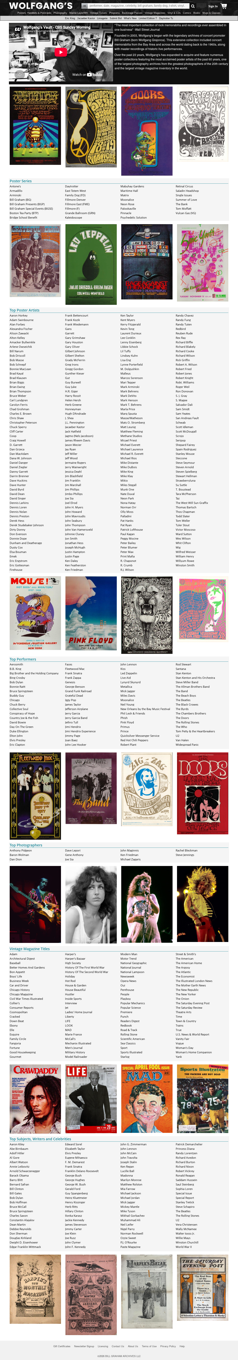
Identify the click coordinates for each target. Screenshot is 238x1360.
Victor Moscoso (185, 529)
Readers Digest (129, 1021)
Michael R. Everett (131, 454)
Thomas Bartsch (186, 507)
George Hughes (75, 1180)
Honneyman (73, 409)
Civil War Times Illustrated (26, 999)
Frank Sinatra (73, 673)
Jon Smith (71, 538)
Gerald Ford (72, 1189)
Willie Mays (183, 1238)
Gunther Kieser (74, 373)
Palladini (125, 516)
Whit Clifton (183, 543)
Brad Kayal (16, 373)
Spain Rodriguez (186, 449)
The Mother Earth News (191, 985)
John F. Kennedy (75, 1247)
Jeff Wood (71, 458)
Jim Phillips (72, 489)
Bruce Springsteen (21, 691)
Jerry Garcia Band (76, 718)
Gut (67, 378)
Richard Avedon (186, 1157)
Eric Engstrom (18, 561)
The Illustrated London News (194, 981)
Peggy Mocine (129, 538)
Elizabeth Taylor (75, 1149)
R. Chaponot (128, 561)
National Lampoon (132, 972)
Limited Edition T (148, 18)
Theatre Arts (183, 1012)
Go (192, 6)
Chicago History (20, 990)
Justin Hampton (75, 552)
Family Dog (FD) (75, 195)
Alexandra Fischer (21, 329)
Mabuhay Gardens (132, 186)
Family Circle (18, 1039)
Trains (179, 1025)
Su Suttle (181, 485)
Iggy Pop (70, 700)
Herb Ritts (71, 1207)
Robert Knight (184, 378)
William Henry (185, 556)
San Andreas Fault (187, 418)
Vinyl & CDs (174, 13)
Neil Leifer (127, 1224)
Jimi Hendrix (73, 727)
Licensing (103, 1346)
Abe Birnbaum (19, 1149)
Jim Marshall (73, 485)
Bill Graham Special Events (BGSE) (31, 208)
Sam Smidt (182, 409)
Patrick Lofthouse (131, 529)
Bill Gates (16, 1193)
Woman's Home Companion (194, 1052)
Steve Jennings (185, 855)
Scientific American (132, 1039)
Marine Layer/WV (78, 13)
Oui (122, 985)
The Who (181, 727)
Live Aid (125, 678)
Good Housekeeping (23, 1052)
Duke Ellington (19, 731)
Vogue (180, 1043)
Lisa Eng (125, 360)
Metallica (126, 686)
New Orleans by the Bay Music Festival (145, 709)
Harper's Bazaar (75, 958)
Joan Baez (71, 740)
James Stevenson (76, 1224)
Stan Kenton (183, 673)
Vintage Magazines (155, 13)
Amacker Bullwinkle (22, 342)
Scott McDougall (186, 431)
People (124, 994)
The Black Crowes (187, 704)
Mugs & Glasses (211, 13)
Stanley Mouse (185, 454)
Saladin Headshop (187, 191)
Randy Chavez (185, 315)
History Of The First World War (84, 967)
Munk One (127, 489)
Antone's (15, 186)
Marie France (73, 1034)
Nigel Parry (127, 1229)
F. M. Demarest (75, 1162)
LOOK (69, 1025)
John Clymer (73, 1242)
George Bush (73, 1175)
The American (184, 958)
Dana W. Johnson (21, 458)
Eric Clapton (17, 744)
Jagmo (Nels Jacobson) (79, 436)
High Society (73, 963)
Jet (66, 1007)
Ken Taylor (127, 315)
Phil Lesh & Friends (132, 713)
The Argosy (183, 967)
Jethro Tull (71, 722)
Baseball (15, 963)
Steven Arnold (185, 467)
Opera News (128, 981)
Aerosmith (16, 664)
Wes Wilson (183, 538)
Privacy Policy (168, 1346)
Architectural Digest (22, 958)
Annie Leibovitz (19, 1166)
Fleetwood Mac (75, 669)
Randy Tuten (184, 324)
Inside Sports (73, 999)
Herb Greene (73, 404)
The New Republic (187, 990)
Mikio (124, 480)
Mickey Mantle (129, 1207)
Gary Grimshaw (75, 338)
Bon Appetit (17, 972)
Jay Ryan (70, 449)
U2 (177, 736)
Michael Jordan (130, 1198)
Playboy (125, 999)
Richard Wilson (185, 355)
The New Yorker (186, 994)
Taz (178, 498)
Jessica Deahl (73, 471)
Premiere (126, 1012)
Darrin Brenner (19, 476)
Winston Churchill (187, 1242)
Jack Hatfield (73, 431)
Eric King (70, 18)
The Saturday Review (189, 1007)
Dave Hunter (18, 485)
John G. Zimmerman (133, 1144)
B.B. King (15, 669)
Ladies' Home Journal (78, 1012)
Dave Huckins (18, 480)
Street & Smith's (186, 954)
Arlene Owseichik (21, 347)
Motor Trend (128, 958)
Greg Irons (71, 364)
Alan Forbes (17, 324)
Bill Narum (16, 351)
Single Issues (184, 195)
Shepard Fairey (185, 445)
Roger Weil (182, 387)
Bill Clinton (17, 1189)
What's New (130, 18)
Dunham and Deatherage (26, 543)
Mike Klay (126, 476)
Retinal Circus (184, 186)
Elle (12, 1030)
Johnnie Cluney (74, 534)
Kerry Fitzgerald (130, 324)
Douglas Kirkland (20, 1238)
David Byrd (17, 489)
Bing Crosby (17, 678)
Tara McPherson (186, 494)
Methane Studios (131, 436)
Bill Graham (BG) (20, 199)
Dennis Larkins (19, 503)
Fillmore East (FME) (77, 204)
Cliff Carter (16, 431)
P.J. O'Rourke (128, 1242)
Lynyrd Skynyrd (130, 682)
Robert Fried (184, 369)
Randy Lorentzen (186, 1153)
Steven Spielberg (186, 471)
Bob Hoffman (18, 1202)
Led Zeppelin (128, 673)
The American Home (189, 963)
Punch (124, 1016)
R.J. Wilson (127, 570)
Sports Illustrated (131, 1052)
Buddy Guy (17, 695)
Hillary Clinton (74, 1211)
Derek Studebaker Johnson (27, 525)
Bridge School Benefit (23, 217)
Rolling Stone (128, 1034)
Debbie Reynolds (20, 1229)
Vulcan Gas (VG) (186, 213)
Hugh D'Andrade (75, 413)
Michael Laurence (131, 449)
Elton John (16, 736)
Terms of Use (149, 1346)
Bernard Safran (19, 1184)
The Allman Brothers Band (193, 686)
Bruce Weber (18, 396)
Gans (68, 329)
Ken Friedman (74, 570)
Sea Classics (128, 1043)
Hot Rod (70, 981)
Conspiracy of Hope (22, 713)
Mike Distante (129, 462)
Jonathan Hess (74, 543)
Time (179, 1016)
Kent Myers (127, 320)
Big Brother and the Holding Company (34, 673)
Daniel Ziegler (18, 467)
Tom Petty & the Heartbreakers (195, 731)
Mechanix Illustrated (78, 1043)
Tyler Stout (182, 525)
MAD (68, 1030)
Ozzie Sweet (128, 1238)
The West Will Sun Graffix (192, 503)
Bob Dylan (16, 682)
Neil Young (127, 704)
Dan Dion (16, 859)
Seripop (181, 440)
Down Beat (17, 1021)
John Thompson (75, 525)
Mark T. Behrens (130, 404)
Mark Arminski (129, 387)
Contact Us (118, 1346)
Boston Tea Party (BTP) (24, 213)
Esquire (14, 1034)
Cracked (15, 1016)
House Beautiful (75, 990)
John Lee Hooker (75, 744)
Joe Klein (70, 1233)
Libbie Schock (129, 347)
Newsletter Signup (84, 1346)
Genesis (70, 682)
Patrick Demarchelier (189, 1144)
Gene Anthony (74, 855)
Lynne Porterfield (131, 364)
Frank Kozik (72, 320)
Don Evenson (18, 534)
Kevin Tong (127, 329)
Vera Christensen (186, 1224)
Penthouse (127, 990)
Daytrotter (71, 186)
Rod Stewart (183, 664)
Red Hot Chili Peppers (134, 740)
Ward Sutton (184, 534)
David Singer (18, 498)
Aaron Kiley (17, 1144)
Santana (181, 669)
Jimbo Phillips (74, 494)
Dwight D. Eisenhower (24, 1242)
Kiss (123, 669)
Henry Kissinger (75, 1202)
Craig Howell (18, 440)
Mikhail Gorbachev (132, 1215)
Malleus (125, 373)
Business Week (19, 981)
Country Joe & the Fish (24, 718)
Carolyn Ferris (19, 404)
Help (182, 1346)
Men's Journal (74, 1048)
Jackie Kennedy (74, 1220)
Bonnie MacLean (20, 369)
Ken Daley (71, 561)
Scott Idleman (184, 427)
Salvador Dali (184, 404)
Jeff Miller (71, 454)
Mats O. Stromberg (132, 422)
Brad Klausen (18, 378)
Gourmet (15, 1057)
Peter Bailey (128, 543)
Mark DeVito (128, 396)
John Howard (73, 512)
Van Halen (182, 740)
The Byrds (182, 709)
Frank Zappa (73, 678)
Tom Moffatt (183, 208)
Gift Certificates (61, 1346)
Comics (187, 13)
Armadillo (16, 191)
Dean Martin (18, 1224)
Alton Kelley (17, 338)
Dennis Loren (18, 507)
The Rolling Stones (187, 722)
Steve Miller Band (187, 682)
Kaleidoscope (73, 217)
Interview (71, 1003)
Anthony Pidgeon (21, 850)
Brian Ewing (17, 387)
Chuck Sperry (18, 427)
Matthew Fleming (131, 431)
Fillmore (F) (72, 208)
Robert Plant (128, 744)
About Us (133, 1346)
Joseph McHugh (75, 547)
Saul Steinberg (185, 1184)
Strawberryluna (185, 480)
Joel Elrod (71, 503)
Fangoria (15, 1043)
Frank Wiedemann (77, 324)
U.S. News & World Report (192, 1034)
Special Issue (184, 1193)
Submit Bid (116, 18)
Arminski (15, 195)
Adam (13, 954)
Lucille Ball (127, 1171)
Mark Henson (129, 400)
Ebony (14, 1025)
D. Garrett (16, 445)
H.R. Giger (71, 391)
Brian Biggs (17, 382)
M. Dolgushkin (129, 369)
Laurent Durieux (130, 333)
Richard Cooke (185, 351)
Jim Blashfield (74, 476)
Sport (123, 1048)
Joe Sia (69, 498)
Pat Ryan (126, 525)
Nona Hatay (128, 503)
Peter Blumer (128, 547)
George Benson (75, 686)
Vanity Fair (182, 1039)
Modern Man (128, 954)
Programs (114, 13)
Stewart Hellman (186, 476)
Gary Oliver (72, 347)
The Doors (182, 718)
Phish (124, 718)
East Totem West (75, 191)
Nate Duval (127, 494)
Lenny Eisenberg (130, 342)
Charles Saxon (19, 1215)
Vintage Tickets (98, 13)
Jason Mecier (73, 445)
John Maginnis (129, 850)
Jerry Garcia (72, 713)
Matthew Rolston (131, 1184)
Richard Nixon (185, 1166)
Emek (13, 556)
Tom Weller (183, 520)
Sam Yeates (183, 413)
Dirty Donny (17, 529)
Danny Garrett (19, 471)
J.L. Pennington (74, 422)
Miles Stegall (128, 485)
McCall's (70, 1039)
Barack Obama (19, 1175)
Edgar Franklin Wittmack (25, 1247)
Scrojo (180, 436)
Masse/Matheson (131, 418)
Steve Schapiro (185, 1207)
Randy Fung (183, 320)
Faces (68, 664)
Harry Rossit (73, 396)
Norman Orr (128, 507)
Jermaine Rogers (75, 462)
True (178, 1030)
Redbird (181, 329)
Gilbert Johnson (75, 351)
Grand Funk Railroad (78, 691)
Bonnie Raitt (17, 686)
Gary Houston (74, 342)
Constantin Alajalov (22, 1220)
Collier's (15, 1003)
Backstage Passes (132, 13)
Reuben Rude (184, 333)
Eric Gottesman (19, 565)
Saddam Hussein (186, 1180)
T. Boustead (183, 489)
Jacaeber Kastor (86, 18)
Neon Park (127, 498)
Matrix (124, 195)
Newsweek (127, 976)
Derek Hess (17, 520)
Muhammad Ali (130, 1220)
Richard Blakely (185, 347)
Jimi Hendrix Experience (80, 731)
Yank (179, 1057)
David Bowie (18, 722)
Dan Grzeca (17, 449)
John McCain (128, 1153)
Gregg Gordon (74, 369)
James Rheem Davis (77, 440)
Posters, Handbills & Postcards (34, 13)
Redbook (126, 1025)
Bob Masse (17, 360)
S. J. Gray (181, 396)
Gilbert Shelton (74, 355)
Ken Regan (127, 1166)
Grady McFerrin (75, 360)
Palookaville (128, 208)
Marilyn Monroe (130, 1180)
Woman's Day (184, 1048)
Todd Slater (183, 516)
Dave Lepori (73, 850)
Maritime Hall (129, 191)
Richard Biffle (184, 342)
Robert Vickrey (185, 1171)
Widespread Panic (187, 744)
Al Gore (14, 1157)
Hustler (69, 994)
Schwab (181, 422)
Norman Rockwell (131, 1233)
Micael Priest (128, 440)
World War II (184, 1247)
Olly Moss (126, 512)
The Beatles (183, 700)
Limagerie (102, 18)
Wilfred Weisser (186, 552)
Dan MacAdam (19, 454)
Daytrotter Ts (166, 18)
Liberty (69, 1016)
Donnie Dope (18, 538)
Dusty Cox (16, 547)
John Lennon (128, 664)
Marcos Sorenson (131, 378)
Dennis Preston (19, 516)
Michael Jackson (130, 1193)
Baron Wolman (19, 855)
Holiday (70, 976)
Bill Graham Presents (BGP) (27, 204)
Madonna (126, 1175)
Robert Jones (184, 373)
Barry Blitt (16, 1180)
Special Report (185, 1198)
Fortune (15, 1048)
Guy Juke (70, 387)
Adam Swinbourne (21, 320)
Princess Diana (185, 1149)
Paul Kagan (127, 534)
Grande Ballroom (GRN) (80, 213)
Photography (60, 13)
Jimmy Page (72, 736)
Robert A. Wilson (186, 364)
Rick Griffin (183, 360)
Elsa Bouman (18, 552)
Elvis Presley (17, 740)
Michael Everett (130, 445)
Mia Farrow (127, 1189)
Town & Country (186, 1021)
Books (196, 13)
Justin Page (72, 556)
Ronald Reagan (185, 1175)
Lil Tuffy (125, 351)
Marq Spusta (128, 413)
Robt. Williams (185, 382)
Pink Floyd (127, 722)
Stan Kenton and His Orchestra (195, 678)
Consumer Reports (21, 1007)
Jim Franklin (72, 480)
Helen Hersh (73, 400)
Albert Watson (19, 1162)
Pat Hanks (126, 520)
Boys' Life (16, 976)
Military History (75, 1052)
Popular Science (130, 1007)
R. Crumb (126, 565)
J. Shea (69, 418)
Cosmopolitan (19, 1012)
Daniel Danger (19, 462)
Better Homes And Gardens (27, 967)
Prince (124, 731)
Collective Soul (19, 709)
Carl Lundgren (19, 400)
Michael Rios (128, 458)
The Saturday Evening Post (193, 1003)
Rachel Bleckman (186, 850)
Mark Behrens (129, 391)
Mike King (126, 471)
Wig (178, 547)
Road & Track (128, 1030)
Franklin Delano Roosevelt (82, 1171)
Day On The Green (21, 727)
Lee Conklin (127, 338)
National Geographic (133, 963)
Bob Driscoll (17, 355)
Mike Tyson (127, 1211)
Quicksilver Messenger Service (139, 736)
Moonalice (127, 199)
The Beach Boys (186, 695)
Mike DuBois (128, 467)
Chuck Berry (17, 704)
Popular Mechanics (132, 1003)
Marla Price (127, 409)
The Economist (185, 976)
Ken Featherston (75, 565)
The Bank (182, 204)
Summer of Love (186, 199)
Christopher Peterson (23, 422)
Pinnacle (125, 213)
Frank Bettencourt (76, 315)
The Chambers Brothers (191, 713)
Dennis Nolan (18, 512)
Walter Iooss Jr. (185, 1233)
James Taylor (73, 704)
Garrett (69, 333)
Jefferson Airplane (76, 709)
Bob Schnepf (18, 364)
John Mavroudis (75, 516)
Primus (125, 727)
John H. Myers (74, 507)
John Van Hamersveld (79, 529)
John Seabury (73, 520)
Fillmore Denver (75, 199)
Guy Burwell (73, 382)
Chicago (15, 700)
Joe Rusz (70, 1238)
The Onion (182, 999)
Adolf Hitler (17, 1153)
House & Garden (75, 985)
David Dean (17, 494)
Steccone (181, 458)
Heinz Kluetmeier (76, 1198)
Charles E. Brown (20, 413)
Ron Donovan (184, 391)
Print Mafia (127, 556)
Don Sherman (18, 1233)
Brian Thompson (20, 391)
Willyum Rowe (185, 561)
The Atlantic (183, 972)
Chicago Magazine (21, 994)
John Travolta (128, 1157)
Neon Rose (127, 204)
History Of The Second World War (86, 972)
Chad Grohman (19, 409)
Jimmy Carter (73, 1229)
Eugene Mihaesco (76, 1157)
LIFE (67, 1021)
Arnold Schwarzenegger (25, 1171)
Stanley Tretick (185, 1202)
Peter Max (127, 552)
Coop (13, 436)
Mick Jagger (127, 691)
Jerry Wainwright (75, 467)
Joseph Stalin (128, 1162)
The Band (182, 691)
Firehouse (16, 570)
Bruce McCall (18, 1207)
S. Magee (181, 400)
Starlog (124, 1057)
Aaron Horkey (19, 315)
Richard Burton (185, 1162)
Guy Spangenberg (76, 1193)
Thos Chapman (185, 512)
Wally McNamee (186, 1229)
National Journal (130, 967)
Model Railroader (76, 1057)
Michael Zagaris (130, 859)
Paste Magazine (130, 1247)
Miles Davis (127, 695)
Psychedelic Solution (133, 217)
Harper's (70, 954)
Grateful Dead (74, 695)
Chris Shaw (17, 418)
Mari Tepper (128, 382)
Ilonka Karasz (73, 1215)
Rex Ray (181, 338)
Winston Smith (185, 565)
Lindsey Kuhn (129, 355)
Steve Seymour (185, 462)
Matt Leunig (128, 427)
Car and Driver (19, 985)
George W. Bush (75, 1184)
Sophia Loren (184, 1189)
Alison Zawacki (19, 333)
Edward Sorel (73, 1144)
